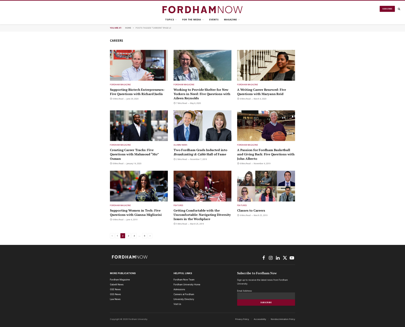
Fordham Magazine (120, 84)
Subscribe (387, 8)
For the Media (191, 19)
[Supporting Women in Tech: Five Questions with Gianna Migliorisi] (139, 186)
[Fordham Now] (202, 9)
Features (178, 205)
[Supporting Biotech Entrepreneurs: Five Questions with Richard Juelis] (139, 65)
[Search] (398, 8)
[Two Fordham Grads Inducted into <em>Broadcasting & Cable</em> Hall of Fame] (202, 125)
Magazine (230, 19)
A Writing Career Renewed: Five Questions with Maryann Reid (261, 91)
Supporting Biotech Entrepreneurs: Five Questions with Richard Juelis (137, 91)
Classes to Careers (251, 210)
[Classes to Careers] (266, 186)
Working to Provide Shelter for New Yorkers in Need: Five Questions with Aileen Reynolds (202, 93)
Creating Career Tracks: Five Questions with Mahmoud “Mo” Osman (134, 154)
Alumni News (180, 145)
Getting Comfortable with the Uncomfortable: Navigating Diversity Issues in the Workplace (202, 214)
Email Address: (244, 290)
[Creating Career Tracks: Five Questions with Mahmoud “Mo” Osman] (139, 125)
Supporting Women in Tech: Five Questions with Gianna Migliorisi (136, 212)
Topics (169, 19)
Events (214, 19)
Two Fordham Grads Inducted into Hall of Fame (200, 152)
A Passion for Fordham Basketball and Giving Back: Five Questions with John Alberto (266, 154)
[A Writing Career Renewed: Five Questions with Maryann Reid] (266, 65)
